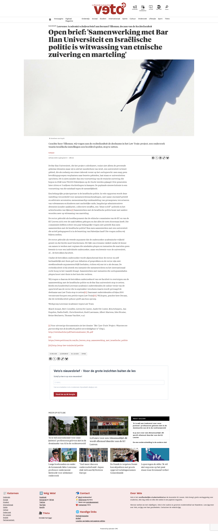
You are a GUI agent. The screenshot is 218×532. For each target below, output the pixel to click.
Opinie (124, 19)
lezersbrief (64, 354)
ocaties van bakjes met (85, 521)
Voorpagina (58, 19)
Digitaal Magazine (69, 20)
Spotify (42, 507)
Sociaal (95, 19)
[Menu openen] (50, 20)
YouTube (42, 505)
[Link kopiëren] (164, 158)
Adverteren (82, 500)
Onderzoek (142, 19)
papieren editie (98, 521)
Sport (160, 19)
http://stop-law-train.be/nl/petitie (67, 346)
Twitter (42, 502)
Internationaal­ (8, 505)
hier (208, 505)
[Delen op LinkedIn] (160, 158)
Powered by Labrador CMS (109, 529)
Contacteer (82, 505)
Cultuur (133, 19)
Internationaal (114, 19)
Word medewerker (142, 10)
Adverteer (135, 9)
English (5, 518)
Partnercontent (8, 520)
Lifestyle (152, 19)
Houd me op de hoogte (65, 394)
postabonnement (92, 502)
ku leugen (75, 354)
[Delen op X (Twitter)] (156, 158)
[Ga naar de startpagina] (109, 8)
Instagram (43, 500)
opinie (84, 354)
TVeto (167, 19)
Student (103, 19)
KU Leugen (7, 515)
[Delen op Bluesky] (167, 158)
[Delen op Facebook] (153, 158)
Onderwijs (86, 19)
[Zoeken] (167, 8)
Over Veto (158, 9)
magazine (82, 516)
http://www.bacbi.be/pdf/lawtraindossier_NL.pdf (70, 332)
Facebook (42, 497)
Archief (151, 9)
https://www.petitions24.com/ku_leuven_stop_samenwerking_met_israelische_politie (88, 340)
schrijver (53, 354)
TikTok (51, 500)
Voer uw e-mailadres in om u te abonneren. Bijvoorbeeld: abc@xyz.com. (76, 387)
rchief (78, 518)
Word (80, 497)
